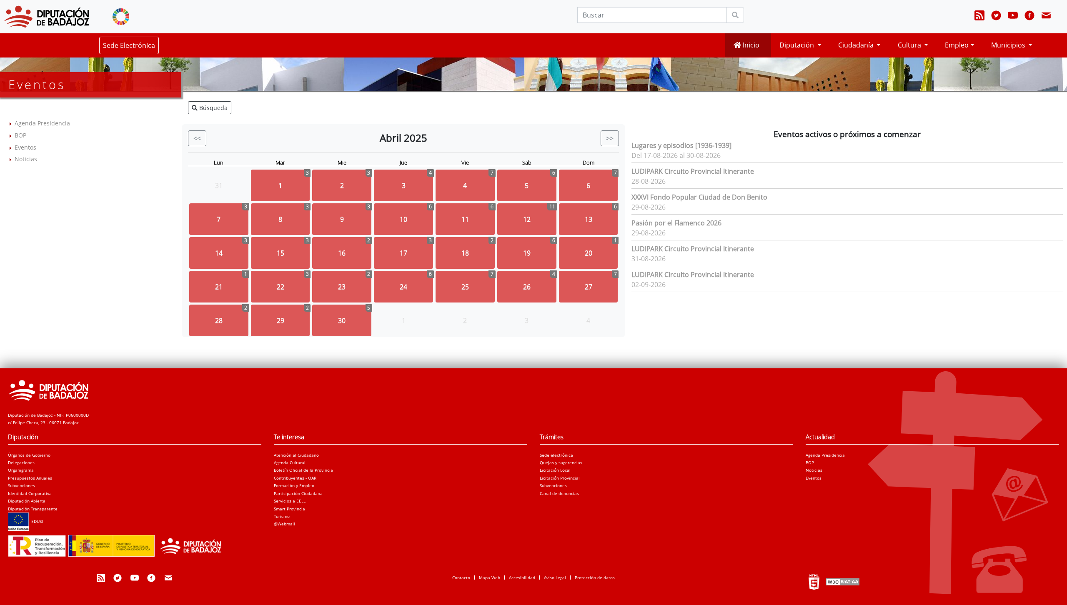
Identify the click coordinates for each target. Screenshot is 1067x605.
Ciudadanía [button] (856, 45)
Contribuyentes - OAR (295, 478)
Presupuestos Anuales (30, 478)
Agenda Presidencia (42, 123)
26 (527, 286)
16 (342, 253)
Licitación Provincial (560, 478)
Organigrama (21, 470)
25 (465, 286)
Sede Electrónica (129, 45)
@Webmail (284, 524)
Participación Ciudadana (298, 493)
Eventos (25, 147)
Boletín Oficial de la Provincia (303, 470)
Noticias (26, 159)
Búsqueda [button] (213, 108)
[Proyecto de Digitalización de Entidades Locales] (118, 543)
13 (588, 219)
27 (588, 286)
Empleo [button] (957, 45)
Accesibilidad (522, 577)
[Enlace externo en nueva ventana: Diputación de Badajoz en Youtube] (1012, 16)
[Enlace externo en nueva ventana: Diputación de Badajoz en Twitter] (996, 16)
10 (403, 219)
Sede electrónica (556, 455)
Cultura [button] (910, 45)
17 (403, 253)
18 (465, 253)
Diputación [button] (797, 45)
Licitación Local (555, 470)
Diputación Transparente (33, 509)
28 (219, 320)
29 (280, 320)
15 (280, 253)
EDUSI (36, 521)
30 (342, 320)
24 (403, 286)
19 (527, 253)
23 (342, 286)
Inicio (750, 45)
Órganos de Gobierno (29, 455)
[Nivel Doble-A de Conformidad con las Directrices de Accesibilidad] (842, 582)
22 (280, 286)
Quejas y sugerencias (561, 462)
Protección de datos (595, 577)
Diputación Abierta (26, 501)
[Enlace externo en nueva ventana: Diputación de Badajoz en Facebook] (1029, 16)
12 (527, 219)
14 (219, 253)
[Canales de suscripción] (979, 16)
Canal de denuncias (559, 493)
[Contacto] (1046, 16)
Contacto (461, 577)
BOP (20, 135)
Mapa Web (489, 577)
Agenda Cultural (290, 462)
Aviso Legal (555, 577)
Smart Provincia (289, 509)
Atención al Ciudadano (296, 455)
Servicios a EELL (290, 501)
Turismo (282, 516)
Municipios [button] (1009, 45)
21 (219, 286)
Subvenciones (21, 485)
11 (465, 219)
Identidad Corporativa (30, 493)
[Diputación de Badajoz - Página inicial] (46, 16)
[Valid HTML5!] (814, 582)
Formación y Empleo (294, 485)
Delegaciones (21, 462)
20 (588, 253)
